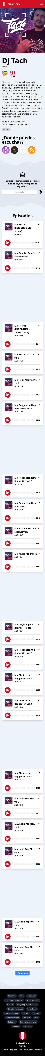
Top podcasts (16, 1049)
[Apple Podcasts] (5, 150)
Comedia (11, 996)
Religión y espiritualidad (27, 1004)
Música (6, 129)
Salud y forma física (28, 1022)
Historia (36, 1013)
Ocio (36, 1017)
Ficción (25, 1013)
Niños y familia (33, 1000)
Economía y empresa (13, 1000)
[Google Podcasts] (23, 150)
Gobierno (12, 1022)
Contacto (37, 1049)
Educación (32, 996)
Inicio (5, 1049)
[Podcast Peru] (22, 1036)
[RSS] (31, 150)
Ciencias (16, 1026)
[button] (41, 3)
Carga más (22, 973)
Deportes (27, 1026)
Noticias (26, 1017)
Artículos (28, 1049)
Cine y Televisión (11, 1013)
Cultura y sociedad (15, 1009)
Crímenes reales (12, 1017)
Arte (21, 996)
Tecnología (31, 1009)
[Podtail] (14, 150)
